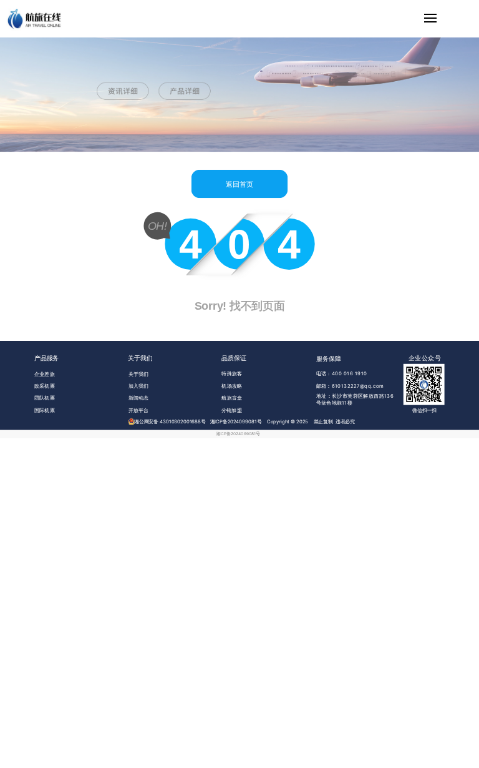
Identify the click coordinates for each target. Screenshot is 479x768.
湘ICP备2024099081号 (238, 433)
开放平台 (138, 410)
